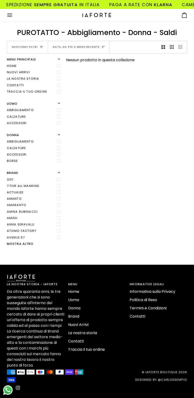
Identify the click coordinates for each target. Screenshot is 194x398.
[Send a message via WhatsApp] (7, 390)
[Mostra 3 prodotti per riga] (172, 47)
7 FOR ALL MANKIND (23, 186)
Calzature (16, 117)
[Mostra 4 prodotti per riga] (181, 47)
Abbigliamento (20, 110)
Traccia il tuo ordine (27, 92)
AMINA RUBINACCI (22, 212)
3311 (10, 179)
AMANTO (14, 199)
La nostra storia (23, 79)
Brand (73, 316)
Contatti (15, 85)
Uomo (73, 300)
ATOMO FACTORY (21, 231)
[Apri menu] (14, 15)
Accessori (16, 123)
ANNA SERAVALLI (21, 224)
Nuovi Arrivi (18, 72)
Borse (12, 161)
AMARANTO (16, 205)
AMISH (12, 218)
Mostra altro (20, 244)
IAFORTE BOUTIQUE (161, 372)
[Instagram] (18, 388)
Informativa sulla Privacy (152, 291)
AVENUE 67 (16, 237)
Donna (74, 308)
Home (12, 66)
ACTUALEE (15, 192)
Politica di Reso (143, 300)
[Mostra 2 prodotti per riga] (163, 47)
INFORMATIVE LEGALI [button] (147, 284)
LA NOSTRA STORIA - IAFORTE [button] (32, 284)
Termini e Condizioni (148, 308)
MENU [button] (72, 284)
